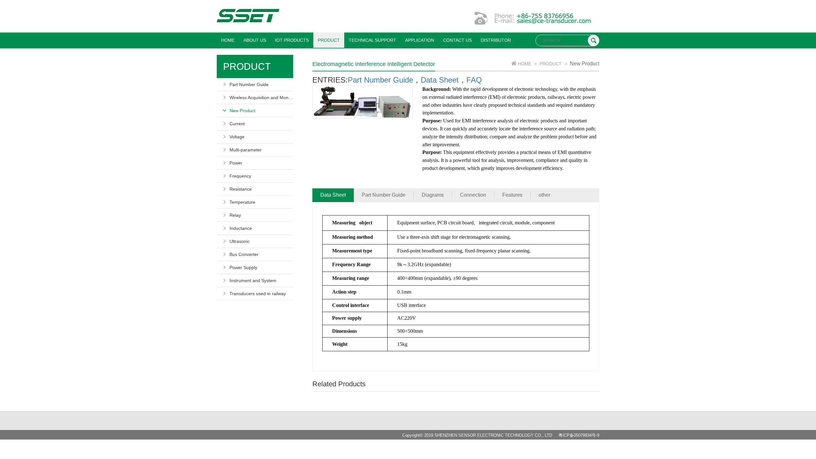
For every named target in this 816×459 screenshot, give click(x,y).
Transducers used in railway (257, 293)
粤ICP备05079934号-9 (578, 435)
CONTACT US (457, 40)
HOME (228, 40)
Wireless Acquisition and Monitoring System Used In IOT (261, 97)
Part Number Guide (249, 84)
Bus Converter (244, 254)
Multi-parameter (245, 149)
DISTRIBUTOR (496, 40)
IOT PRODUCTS (292, 40)
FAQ (474, 80)
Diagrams (433, 195)
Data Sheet (440, 80)
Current (237, 123)
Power (235, 162)
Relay (235, 215)
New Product (242, 110)
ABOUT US (255, 40)
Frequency (240, 175)
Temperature (242, 202)
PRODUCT (329, 40)
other (544, 195)
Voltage (236, 136)
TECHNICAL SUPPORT (372, 40)
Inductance (240, 228)
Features (512, 195)
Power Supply (243, 267)
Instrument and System (252, 280)
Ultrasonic (239, 241)
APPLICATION (419, 40)
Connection (473, 195)
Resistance (240, 189)
